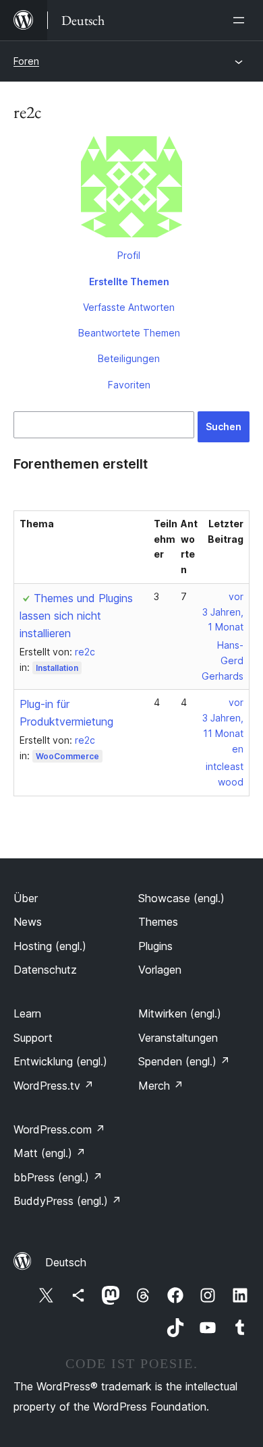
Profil (128, 255)
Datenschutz (45, 969)
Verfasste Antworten (129, 307)
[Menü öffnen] (241, 20)
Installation (57, 668)
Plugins (155, 946)
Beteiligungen (129, 358)
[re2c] (131, 189)
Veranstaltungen (178, 1037)
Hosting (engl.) (49, 946)
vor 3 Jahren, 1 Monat (222, 612)
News (27, 921)
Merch (160, 1085)
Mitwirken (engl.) (179, 1013)
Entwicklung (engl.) (60, 1061)
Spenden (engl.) (184, 1061)
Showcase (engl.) (181, 898)
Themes (158, 921)
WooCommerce (67, 756)
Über (25, 898)
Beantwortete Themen (129, 332)
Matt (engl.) (49, 1153)
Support (33, 1037)
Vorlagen (159, 969)
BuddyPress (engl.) (67, 1201)
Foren (26, 61)
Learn (27, 1013)
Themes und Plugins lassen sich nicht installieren (76, 615)
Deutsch (65, 1262)
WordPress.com (59, 1129)
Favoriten (129, 384)
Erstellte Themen (129, 281)
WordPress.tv (53, 1085)
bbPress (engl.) (58, 1177)
